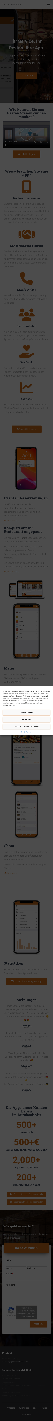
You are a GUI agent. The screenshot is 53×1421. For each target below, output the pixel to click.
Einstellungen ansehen (27, 726)
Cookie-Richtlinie (26, 732)
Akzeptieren (26, 712)
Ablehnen (26, 719)
